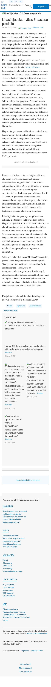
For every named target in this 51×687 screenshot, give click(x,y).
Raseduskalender (16, 5)
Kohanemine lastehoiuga (12, 571)
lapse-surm (21, 306)
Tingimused (25, 651)
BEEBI (6, 530)
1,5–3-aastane (8, 587)
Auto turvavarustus (10, 547)
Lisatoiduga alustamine (12, 544)
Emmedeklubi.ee (25, 672)
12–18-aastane (9, 596)
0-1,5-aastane (8, 585)
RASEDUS (8, 506)
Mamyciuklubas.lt (25, 668)
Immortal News (33, 67)
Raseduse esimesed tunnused (15, 511)
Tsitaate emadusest (10, 609)
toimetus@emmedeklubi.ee (37, 633)
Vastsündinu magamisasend (14, 538)
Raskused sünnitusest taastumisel (16, 617)
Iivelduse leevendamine (12, 514)
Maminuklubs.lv (25, 664)
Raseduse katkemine (11, 522)
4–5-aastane (8, 590)
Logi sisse (42, 7)
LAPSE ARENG (10, 579)
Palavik (5, 560)
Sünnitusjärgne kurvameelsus (14, 615)
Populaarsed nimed (10, 536)
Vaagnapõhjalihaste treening (14, 612)
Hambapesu (7, 566)
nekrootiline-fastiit (10, 310)
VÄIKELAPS (8, 555)
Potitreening (7, 568)
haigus (9, 306)
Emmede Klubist (37, 651)
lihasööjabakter (35, 306)
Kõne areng (7, 563)
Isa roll (5, 620)
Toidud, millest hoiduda (12, 519)
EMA (5, 604)
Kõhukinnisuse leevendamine (14, 517)
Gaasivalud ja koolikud (11, 541)
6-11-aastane (8, 593)
